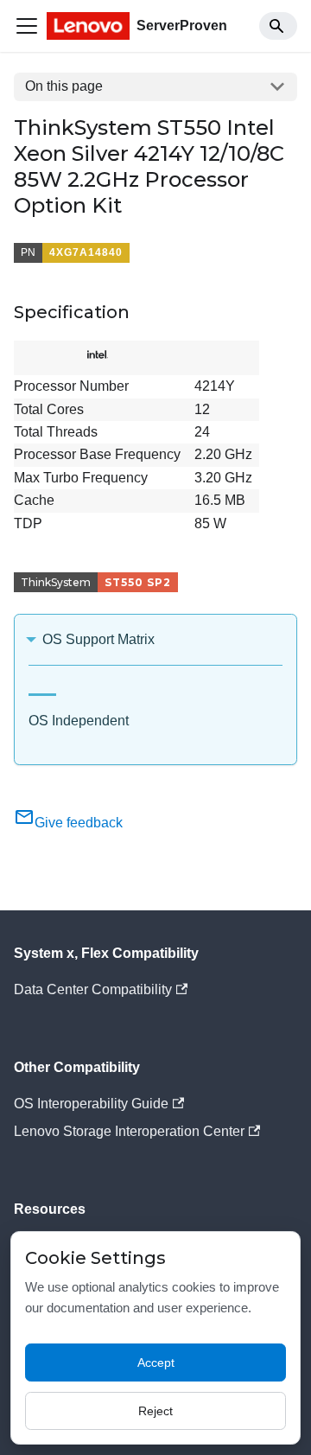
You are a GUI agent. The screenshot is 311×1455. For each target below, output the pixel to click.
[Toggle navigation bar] (27, 26)
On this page (64, 86)
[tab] (42, 688)
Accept (156, 1362)
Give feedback (79, 822)
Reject (155, 1411)
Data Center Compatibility (93, 989)
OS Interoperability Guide (91, 1103)
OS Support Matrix (98, 639)
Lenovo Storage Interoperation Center (129, 1131)
